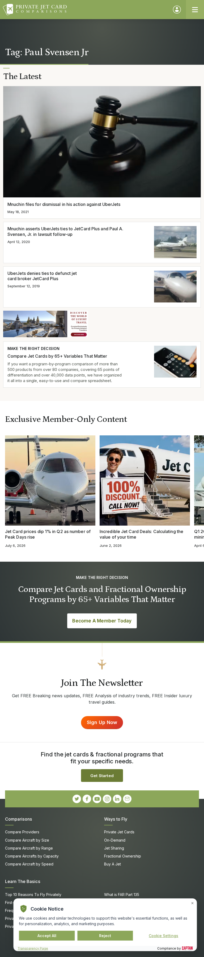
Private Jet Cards (119, 832)
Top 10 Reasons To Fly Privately (33, 894)
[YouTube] (97, 799)
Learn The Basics (22, 881)
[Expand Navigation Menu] (195, 9)
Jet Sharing (114, 848)
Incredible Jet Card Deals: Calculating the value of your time (141, 534)
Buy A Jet (112, 864)
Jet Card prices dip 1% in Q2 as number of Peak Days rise (48, 534)
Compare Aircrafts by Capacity (32, 856)
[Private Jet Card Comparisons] (85, 9)
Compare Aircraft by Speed (29, 864)
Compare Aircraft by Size (27, 840)
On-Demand (114, 840)
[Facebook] (87, 799)
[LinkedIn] (117, 799)
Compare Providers (22, 832)
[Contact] (127, 799)
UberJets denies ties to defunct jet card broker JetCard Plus (42, 276)
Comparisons (18, 819)
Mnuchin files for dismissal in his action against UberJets (64, 204)
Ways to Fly (115, 819)
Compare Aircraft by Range (29, 848)
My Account (177, 9)
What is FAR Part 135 (121, 894)
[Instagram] (107, 799)
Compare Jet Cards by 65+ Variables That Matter (57, 356)
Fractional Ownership (122, 856)
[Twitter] (77, 799)
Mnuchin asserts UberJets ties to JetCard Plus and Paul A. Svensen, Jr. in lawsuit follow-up (65, 231)
